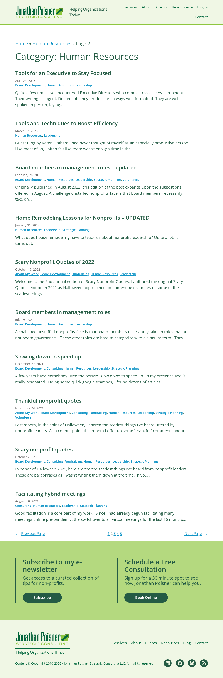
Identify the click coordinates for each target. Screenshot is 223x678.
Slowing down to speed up (48, 357)
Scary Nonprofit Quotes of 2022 (54, 262)
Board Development (30, 85)
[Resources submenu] (192, 7)
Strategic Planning (107, 179)
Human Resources (51, 43)
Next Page (196, 533)
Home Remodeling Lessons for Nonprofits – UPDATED (82, 218)
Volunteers (131, 179)
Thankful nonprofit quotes (48, 401)
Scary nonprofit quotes (44, 449)
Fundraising (80, 274)
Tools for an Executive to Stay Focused (63, 73)
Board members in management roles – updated (76, 168)
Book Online (146, 597)
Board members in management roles (62, 312)
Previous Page (30, 533)
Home (21, 43)
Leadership (83, 85)
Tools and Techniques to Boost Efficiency (66, 123)
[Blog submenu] (207, 7)
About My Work (27, 274)
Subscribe (42, 597)
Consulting (55, 368)
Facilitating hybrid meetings (50, 494)
